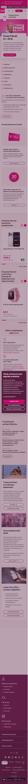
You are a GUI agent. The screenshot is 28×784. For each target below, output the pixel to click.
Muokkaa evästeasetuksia (14, 409)
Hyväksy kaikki (14, 401)
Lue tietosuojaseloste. (9, 396)
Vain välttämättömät (14, 405)
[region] (14, 392)
